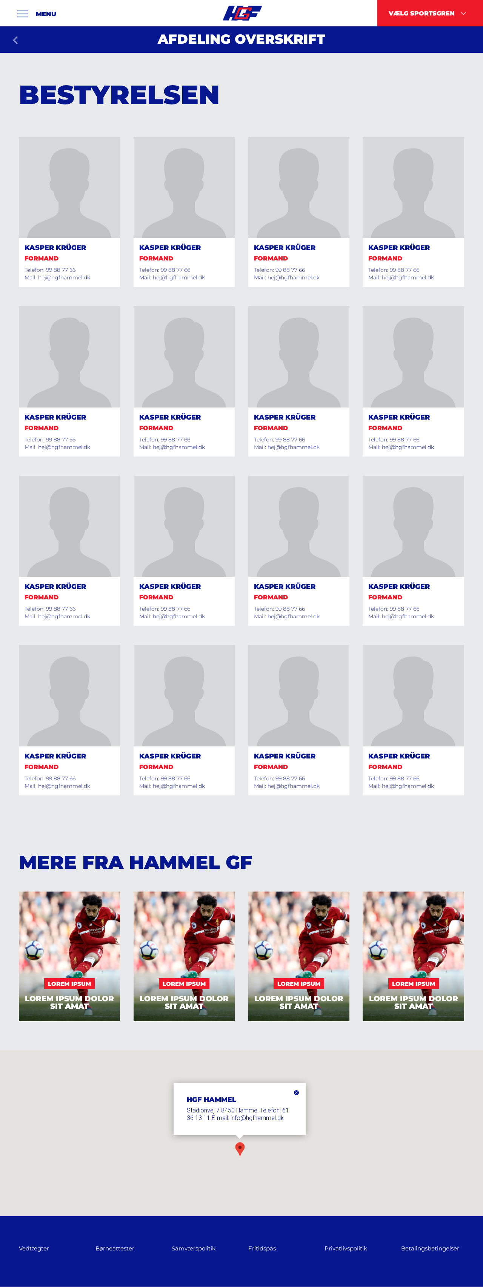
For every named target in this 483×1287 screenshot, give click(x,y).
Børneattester (114, 1248)
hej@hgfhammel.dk (64, 277)
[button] (240, 1151)
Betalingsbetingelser (430, 1248)
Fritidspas (262, 1248)
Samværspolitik (193, 1248)
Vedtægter (34, 1248)
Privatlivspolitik (346, 1248)
